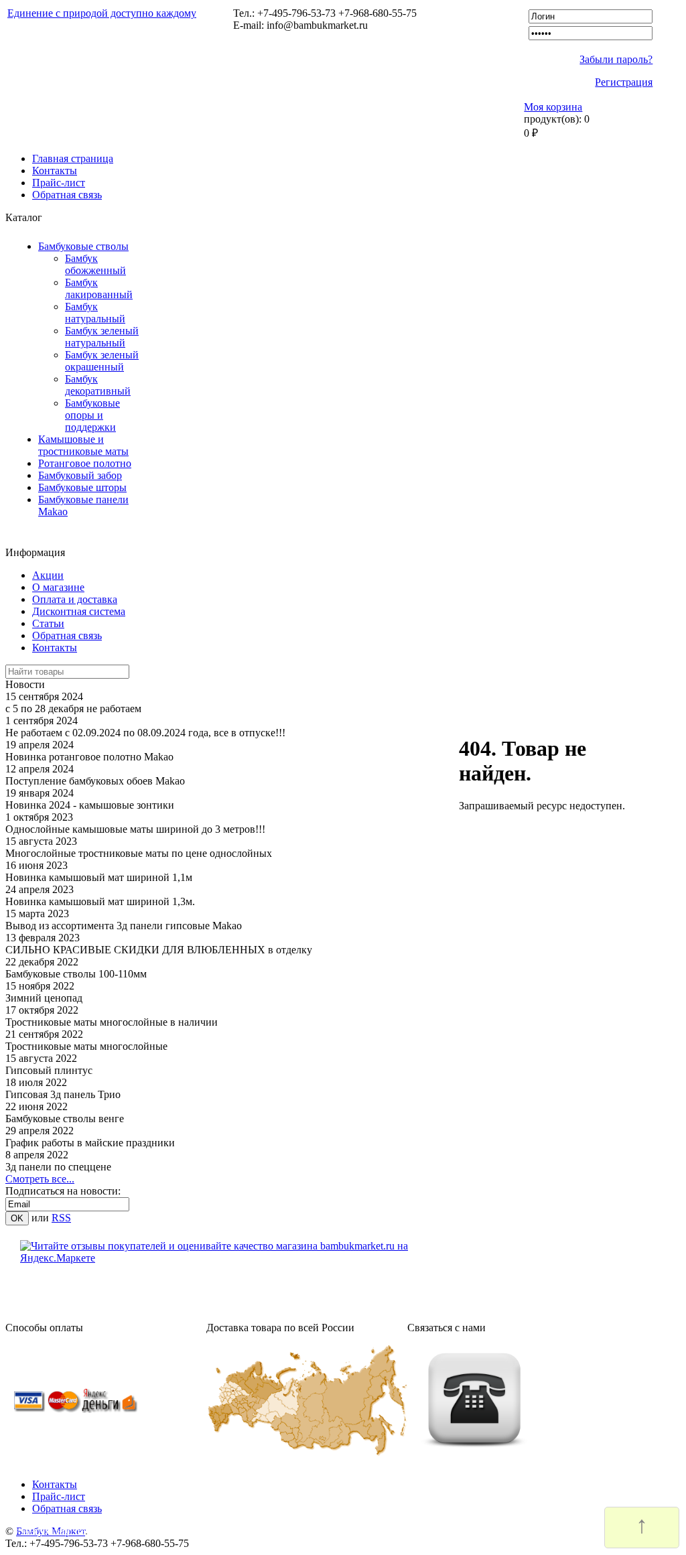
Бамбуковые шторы (82, 487)
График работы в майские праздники (90, 1142)
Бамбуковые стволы (83, 246)
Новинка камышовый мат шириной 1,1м (98, 877)
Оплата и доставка (74, 599)
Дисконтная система (78, 611)
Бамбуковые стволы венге (64, 1118)
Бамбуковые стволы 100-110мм (76, 973)
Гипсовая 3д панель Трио (63, 1094)
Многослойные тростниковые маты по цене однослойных (138, 853)
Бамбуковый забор (80, 475)
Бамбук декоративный (98, 385)
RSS (61, 1217)
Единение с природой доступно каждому (101, 13)
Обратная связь (67, 194)
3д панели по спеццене (58, 1166)
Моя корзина (553, 107)
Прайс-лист (58, 182)
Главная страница (72, 158)
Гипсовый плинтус (48, 1070)
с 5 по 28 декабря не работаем (73, 708)
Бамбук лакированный (99, 288)
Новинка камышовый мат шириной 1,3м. (100, 901)
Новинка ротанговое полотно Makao (89, 756)
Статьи (48, 623)
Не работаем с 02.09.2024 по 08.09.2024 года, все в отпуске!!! (145, 732)
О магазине (58, 587)
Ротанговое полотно (84, 463)
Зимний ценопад (43, 998)
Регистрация (624, 82)
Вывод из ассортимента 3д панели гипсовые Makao (123, 925)
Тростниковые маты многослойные (86, 1046)
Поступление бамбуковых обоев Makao (95, 781)
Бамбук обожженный (95, 264)
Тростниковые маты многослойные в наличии (111, 1022)
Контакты (54, 170)
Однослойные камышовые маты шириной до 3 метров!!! (135, 829)
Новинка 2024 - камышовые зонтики (89, 805)
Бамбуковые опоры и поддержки (92, 415)
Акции (48, 575)
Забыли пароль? (616, 59)
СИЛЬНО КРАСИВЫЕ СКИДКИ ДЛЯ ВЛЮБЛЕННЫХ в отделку (158, 949)
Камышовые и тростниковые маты (83, 445)
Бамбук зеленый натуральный (102, 336)
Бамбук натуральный (95, 312)
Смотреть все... (39, 1179)
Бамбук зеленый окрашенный (102, 361)
